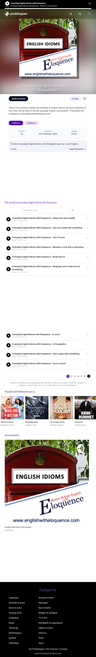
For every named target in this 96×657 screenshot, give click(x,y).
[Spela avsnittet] (9, 219)
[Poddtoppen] (16, 14)
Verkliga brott (15, 613)
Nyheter (12, 638)
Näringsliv (43, 602)
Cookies (63, 649)
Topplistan (14, 597)
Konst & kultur (15, 607)
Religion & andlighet (48, 613)
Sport (41, 643)
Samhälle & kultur (17, 602)
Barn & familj (44, 607)
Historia (42, 633)
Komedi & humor (46, 597)
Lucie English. (71, 144)
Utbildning (16, 123)
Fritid (41, 638)
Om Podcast (52, 649)
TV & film (43, 618)
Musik (11, 623)
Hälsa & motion (46, 628)
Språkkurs (31, 123)
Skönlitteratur (15, 633)
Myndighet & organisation (51, 623)
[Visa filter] (72, 210)
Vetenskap (14, 643)
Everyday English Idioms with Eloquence (38, 144)
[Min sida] (70, 13)
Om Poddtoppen (36, 649)
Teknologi (13, 628)
